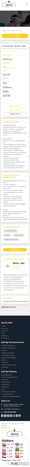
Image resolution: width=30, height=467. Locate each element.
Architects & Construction (9, 348)
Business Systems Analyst (9, 365)
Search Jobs (15, 36)
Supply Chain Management (9, 357)
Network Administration (8, 345)
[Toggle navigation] (26, 4)
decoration (5, 379)
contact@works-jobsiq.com (12, 409)
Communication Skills (10, 231)
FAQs (3, 333)
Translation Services (7, 394)
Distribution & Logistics (8, 355)
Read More (18, 290)
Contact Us (5, 328)
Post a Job (4, 331)
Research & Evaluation (8, 353)
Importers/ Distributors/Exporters (11, 396)
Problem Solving (18, 235)
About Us (4, 335)
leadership (7, 235)
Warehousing (5, 384)
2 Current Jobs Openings (17, 267)
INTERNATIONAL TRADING (9, 391)
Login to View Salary (10, 51)
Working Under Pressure (11, 239)
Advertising (5, 367)
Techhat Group (12, 427)
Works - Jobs (6, 63)
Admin (4, 360)
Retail (3, 389)
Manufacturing (6, 382)
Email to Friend (15, 106)
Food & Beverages (7, 375)
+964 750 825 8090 (10, 412)
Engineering (5, 387)
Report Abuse (16, 113)
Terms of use (5, 338)
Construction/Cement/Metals (10, 377)
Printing (4, 350)
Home (11, 19)
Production (5, 362)
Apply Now (16, 250)
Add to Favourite (15, 110)
